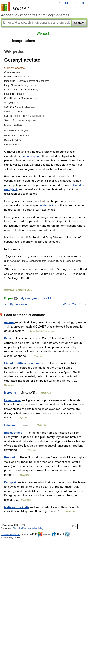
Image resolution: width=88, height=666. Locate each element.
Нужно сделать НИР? (36, 298)
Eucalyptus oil (14, 432)
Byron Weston (19, 304)
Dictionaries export (10, 534)
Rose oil (10, 457)
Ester (7, 338)
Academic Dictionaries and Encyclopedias (35, 15)
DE (67, 3)
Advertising (37, 528)
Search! (79, 22)
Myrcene (10, 392)
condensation (47, 205)
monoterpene (32, 156)
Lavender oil (12, 400)
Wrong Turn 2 (72, 304)
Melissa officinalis (16, 507)
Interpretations (23, 41)
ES (75, 3)
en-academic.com (15, 6)
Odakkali (10, 425)
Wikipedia (44, 33)
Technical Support (22, 528)
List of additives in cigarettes (24, 363)
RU (59, 3)
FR (82, 3)
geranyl (9, 322)
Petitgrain (11, 482)
